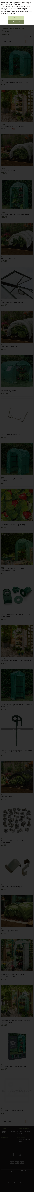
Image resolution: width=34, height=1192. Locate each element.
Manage (16, 18)
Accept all (16, 22)
